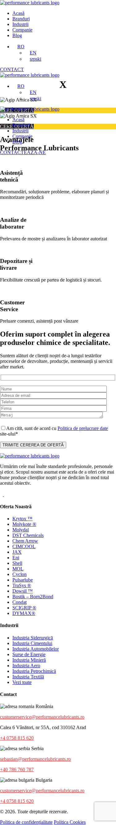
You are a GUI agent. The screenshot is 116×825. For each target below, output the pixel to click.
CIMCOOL (24, 546)
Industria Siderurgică (32, 637)
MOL (18, 568)
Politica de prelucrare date (83, 428)
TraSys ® (21, 585)
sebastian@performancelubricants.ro (35, 759)
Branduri (21, 18)
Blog (17, 35)
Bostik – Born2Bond (32, 596)
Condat (19, 602)
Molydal (20, 529)
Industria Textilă (28, 676)
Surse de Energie (28, 654)
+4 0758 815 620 (17, 738)
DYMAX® (23, 613)
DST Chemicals (28, 535)
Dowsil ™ (22, 591)
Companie (22, 29)
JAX (17, 552)
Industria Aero (26, 665)
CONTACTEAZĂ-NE (23, 152)
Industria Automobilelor (35, 648)
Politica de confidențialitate (26, 822)
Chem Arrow (25, 541)
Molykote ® (24, 524)
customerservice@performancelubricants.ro (42, 717)
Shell (17, 563)
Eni (15, 557)
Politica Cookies (70, 822)
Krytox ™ (22, 518)
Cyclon (19, 574)
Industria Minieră (29, 660)
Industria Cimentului (32, 643)
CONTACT (12, 69)
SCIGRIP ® (24, 607)
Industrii (20, 24)
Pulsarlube (22, 579)
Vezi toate (22, 682)
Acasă (18, 13)
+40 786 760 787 (17, 769)
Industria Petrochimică (34, 671)
